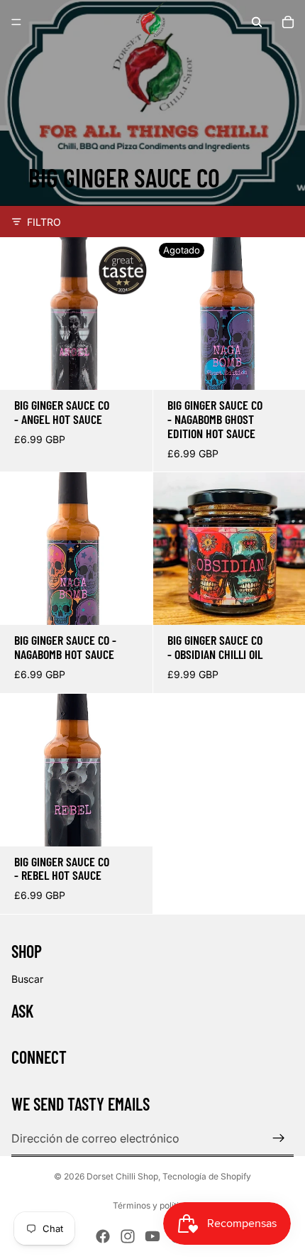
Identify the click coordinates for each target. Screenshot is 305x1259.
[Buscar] (256, 22)
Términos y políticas (153, 1205)
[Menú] (16, 22)
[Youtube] (152, 1236)
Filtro (44, 222)
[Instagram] (127, 1236)
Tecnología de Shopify (206, 1176)
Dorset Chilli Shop (122, 1176)
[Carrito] (288, 22)
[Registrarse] (279, 1138)
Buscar (27, 979)
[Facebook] (102, 1236)
